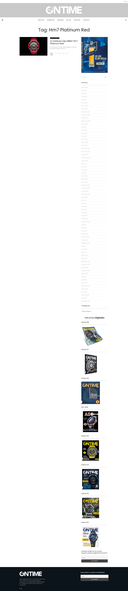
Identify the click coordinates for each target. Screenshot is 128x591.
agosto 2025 (84, 124)
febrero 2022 (84, 234)
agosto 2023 (84, 197)
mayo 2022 (84, 231)
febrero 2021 (84, 255)
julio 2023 (83, 200)
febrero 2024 (84, 179)
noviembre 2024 (85, 151)
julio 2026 (83, 90)
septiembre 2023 (85, 194)
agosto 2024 (84, 160)
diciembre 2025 (85, 112)
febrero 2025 (84, 142)
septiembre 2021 (85, 243)
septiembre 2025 (85, 121)
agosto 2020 (84, 273)
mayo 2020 (84, 282)
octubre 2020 (84, 267)
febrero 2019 (84, 289)
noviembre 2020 (85, 264)
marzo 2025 (84, 139)
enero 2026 (84, 109)
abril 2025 (83, 136)
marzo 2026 (84, 102)
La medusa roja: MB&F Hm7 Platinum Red (64, 42)
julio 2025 (83, 127)
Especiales (60, 20)
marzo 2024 (84, 176)
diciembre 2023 (85, 185)
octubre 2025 (84, 118)
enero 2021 (84, 258)
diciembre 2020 (85, 261)
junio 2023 (84, 203)
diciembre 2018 (85, 295)
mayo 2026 (84, 96)
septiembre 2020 (85, 270)
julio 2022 (83, 224)
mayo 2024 (84, 170)
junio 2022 (84, 228)
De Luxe (69, 20)
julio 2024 (83, 163)
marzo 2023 (84, 212)
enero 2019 (84, 292)
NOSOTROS (77, 20)
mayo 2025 (84, 133)
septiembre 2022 (85, 221)
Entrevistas (50, 20)
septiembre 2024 (85, 157)
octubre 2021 (84, 240)
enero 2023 (84, 215)
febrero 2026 (84, 105)
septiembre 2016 (85, 301)
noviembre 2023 (85, 188)
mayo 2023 (84, 206)
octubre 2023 (84, 191)
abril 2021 (83, 252)
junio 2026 (84, 93)
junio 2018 (83, 298)
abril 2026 (83, 99)
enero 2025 (84, 145)
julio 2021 (83, 246)
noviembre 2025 (85, 115)
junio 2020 (84, 279)
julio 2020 (83, 276)
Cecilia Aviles (58, 53)
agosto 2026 (84, 87)
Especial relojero (55, 38)
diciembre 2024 (85, 148)
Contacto (86, 20)
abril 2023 (83, 209)
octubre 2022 (84, 218)
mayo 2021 (84, 249)
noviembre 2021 (85, 237)
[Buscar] (105, 77)
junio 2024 (84, 166)
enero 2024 (84, 182)
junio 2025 (84, 130)
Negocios (41, 20)
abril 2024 (84, 173)
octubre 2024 (84, 154)
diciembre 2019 (85, 286)
